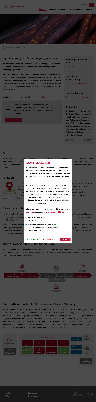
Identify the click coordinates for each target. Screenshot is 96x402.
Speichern (65, 240)
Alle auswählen (32, 240)
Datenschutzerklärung (55, 212)
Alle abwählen (48, 240)
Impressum (30, 212)
